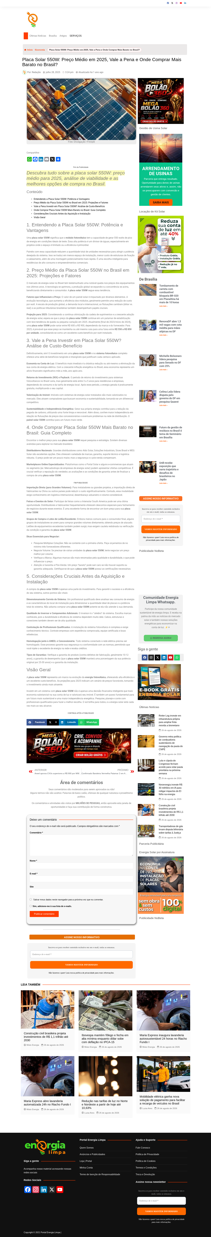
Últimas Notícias (37, 36)
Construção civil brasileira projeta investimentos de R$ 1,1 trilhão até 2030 (46, 1157)
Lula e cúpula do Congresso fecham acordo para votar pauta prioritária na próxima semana (171, 767)
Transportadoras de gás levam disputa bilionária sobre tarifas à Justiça (171, 829)
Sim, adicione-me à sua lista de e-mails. (52, 1026)
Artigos (63, 36)
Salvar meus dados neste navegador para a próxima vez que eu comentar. (68, 1020)
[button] (37, 843)
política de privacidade (85, 1093)
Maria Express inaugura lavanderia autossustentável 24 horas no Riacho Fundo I (163, 1159)
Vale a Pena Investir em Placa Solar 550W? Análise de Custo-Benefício (69, 246)
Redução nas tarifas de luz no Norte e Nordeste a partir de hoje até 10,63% (105, 1225)
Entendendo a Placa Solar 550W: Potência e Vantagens (62, 239)
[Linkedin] (164, 657)
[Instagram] (151, 657)
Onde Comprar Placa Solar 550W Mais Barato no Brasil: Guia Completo (70, 250)
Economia (40, 50)
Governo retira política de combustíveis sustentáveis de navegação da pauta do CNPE (171, 743)
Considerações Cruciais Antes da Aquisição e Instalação (62, 253)
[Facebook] (145, 657)
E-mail (33, 994)
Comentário (36, 953)
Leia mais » (163, 306)
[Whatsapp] (177, 657)
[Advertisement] (81, 186)
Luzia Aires (89, 1233)
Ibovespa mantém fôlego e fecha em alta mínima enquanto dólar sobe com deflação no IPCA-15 (105, 1159)
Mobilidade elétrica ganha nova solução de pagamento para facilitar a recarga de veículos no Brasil (162, 1220)
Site (32, 1007)
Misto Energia (33, 1165)
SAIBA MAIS (161, 202)
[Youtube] (170, 657)
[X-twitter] (157, 657)
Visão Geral (39, 257)
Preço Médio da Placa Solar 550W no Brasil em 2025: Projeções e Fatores (71, 242)
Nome (33, 981)
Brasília (53, 36)
